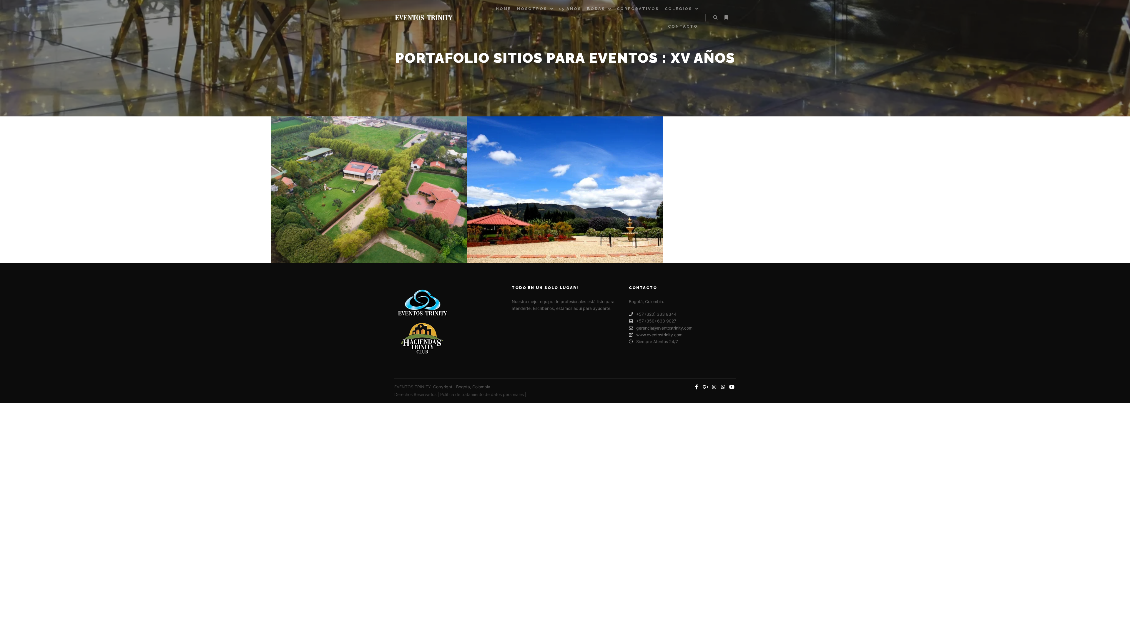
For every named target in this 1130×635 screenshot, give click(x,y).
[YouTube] (732, 387)
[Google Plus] (705, 387)
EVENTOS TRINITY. (413, 386)
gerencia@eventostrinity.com (664, 327)
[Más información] (726, 17)
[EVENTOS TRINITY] (423, 17)
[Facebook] (696, 387)
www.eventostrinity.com (659, 334)
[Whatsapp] (723, 387)
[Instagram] (714, 387)
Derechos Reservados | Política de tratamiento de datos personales (459, 394)
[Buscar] (715, 17)
